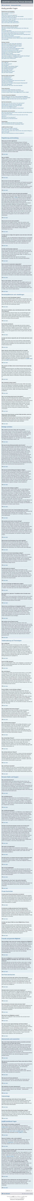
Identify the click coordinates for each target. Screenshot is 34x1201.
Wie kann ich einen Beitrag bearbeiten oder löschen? (12, 44)
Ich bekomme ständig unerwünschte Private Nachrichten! (13, 90)
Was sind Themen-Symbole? (7, 72)
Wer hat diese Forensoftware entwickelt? (9, 128)
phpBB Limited (29, 358)
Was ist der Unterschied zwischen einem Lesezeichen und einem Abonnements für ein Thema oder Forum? (17, 113)
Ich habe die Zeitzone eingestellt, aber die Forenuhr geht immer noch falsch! (16, 31)
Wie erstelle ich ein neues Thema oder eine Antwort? (12, 43)
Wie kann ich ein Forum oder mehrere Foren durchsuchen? (13, 103)
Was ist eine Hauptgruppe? (7, 84)
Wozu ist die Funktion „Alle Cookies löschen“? (10, 22)
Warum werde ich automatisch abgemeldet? (10, 21)
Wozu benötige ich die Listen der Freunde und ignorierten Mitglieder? (15, 96)
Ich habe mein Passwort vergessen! (8, 20)
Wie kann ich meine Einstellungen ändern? (10, 26)
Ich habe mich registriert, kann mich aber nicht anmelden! (13, 16)
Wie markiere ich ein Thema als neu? (9, 58)
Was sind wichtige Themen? (7, 70)
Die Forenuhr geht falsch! (6, 30)
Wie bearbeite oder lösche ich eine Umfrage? (10, 49)
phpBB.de (7, 360)
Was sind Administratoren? (7, 76)
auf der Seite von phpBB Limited (16, 1131)
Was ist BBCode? (5, 62)
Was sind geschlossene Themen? (8, 71)
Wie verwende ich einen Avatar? (8, 35)
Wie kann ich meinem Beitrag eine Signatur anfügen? (12, 45)
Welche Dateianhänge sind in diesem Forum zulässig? (12, 122)
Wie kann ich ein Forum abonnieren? (9, 117)
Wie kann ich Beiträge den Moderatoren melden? (11, 54)
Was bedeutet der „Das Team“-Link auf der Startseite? (12, 85)
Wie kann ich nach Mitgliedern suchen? (9, 106)
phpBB (13, 1196)
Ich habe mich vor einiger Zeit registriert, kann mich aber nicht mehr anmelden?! (17, 18)
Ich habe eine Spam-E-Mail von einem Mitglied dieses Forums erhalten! (15, 92)
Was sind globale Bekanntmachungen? (9, 67)
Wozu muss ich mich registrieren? (8, 12)
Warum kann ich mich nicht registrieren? (9, 15)
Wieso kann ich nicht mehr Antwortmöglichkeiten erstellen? (13, 48)
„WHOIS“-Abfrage (10, 1156)
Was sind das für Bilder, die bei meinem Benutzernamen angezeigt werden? (16, 34)
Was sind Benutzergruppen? (7, 79)
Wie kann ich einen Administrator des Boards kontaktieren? (13, 133)
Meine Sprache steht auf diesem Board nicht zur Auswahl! (13, 33)
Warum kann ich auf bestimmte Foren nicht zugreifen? (12, 50)
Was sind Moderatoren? (6, 78)
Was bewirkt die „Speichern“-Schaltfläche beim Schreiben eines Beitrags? (16, 55)
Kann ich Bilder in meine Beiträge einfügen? (10, 66)
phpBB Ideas (10, 1142)
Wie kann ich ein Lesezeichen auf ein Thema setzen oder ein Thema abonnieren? (15, 115)
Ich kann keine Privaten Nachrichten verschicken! (11, 89)
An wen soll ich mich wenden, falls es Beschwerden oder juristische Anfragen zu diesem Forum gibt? (17, 131)
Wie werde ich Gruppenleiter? (7, 81)
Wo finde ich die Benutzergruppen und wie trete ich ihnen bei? (13, 80)
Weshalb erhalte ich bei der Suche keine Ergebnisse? (12, 104)
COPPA (16, 197)
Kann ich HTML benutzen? (7, 63)
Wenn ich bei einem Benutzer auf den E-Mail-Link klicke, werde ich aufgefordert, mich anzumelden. (17, 39)
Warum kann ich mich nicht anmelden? (9, 17)
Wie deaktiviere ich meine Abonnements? (9, 118)
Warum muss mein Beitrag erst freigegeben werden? (12, 57)
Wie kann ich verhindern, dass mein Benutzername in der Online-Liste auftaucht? (15, 29)
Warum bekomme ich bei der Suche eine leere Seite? (12, 105)
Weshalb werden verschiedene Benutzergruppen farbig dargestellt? (14, 82)
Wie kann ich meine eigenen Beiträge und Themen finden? (13, 108)
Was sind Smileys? (5, 65)
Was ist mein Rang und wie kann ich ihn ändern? (11, 36)
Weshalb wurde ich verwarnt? (7, 53)
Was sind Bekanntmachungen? (8, 68)
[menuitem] (12, 1199)
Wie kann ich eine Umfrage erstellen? (9, 47)
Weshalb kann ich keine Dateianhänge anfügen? (11, 52)
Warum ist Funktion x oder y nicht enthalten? (10, 129)
